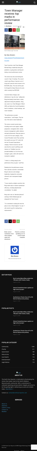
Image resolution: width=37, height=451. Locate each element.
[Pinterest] (14, 30)
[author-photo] (15, 250)
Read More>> (9, 389)
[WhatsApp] (18, 30)
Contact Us (5, 409)
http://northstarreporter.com (14, 258)
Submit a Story (6, 407)
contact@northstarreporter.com (18, 393)
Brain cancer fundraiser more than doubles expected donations (9, 235)
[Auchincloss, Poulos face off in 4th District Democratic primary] (7, 299)
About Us (4, 404)
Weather (4, 411)
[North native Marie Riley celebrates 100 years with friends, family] (7, 281)
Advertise (4, 405)
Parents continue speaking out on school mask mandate (20, 234)
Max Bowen (8, 26)
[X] (10, 30)
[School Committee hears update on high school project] (7, 290)
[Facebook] (6, 30)
